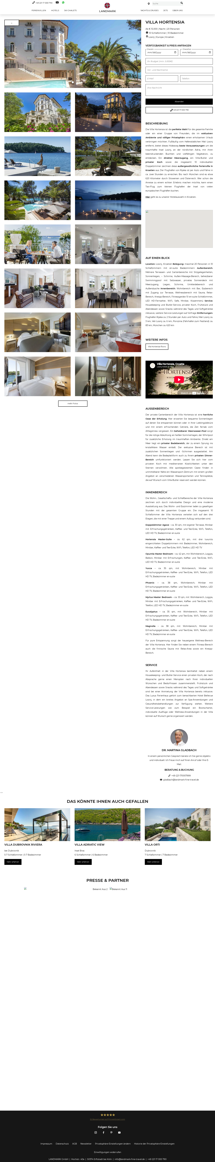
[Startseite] (107, 7)
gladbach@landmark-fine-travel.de (181, 779)
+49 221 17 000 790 (44, 3)
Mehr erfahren (13, 862)
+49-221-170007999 (181, 775)
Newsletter (86, 1143)
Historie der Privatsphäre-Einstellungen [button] (154, 1143)
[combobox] (166, 3)
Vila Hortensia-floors (157, 346)
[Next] (138, 54)
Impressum (46, 1143)
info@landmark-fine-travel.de (130, 1159)
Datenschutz (62, 1143)
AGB (74, 1143)
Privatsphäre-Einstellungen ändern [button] (113, 1143)
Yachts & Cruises (150, 10)
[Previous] (7, 54)
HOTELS (55, 10)
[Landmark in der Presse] (64, 899)
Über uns (177, 10)
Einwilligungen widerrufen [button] (107, 1152)
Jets (165, 10)
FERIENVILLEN (38, 10)
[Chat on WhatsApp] (62, 3)
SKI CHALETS (70, 10)
